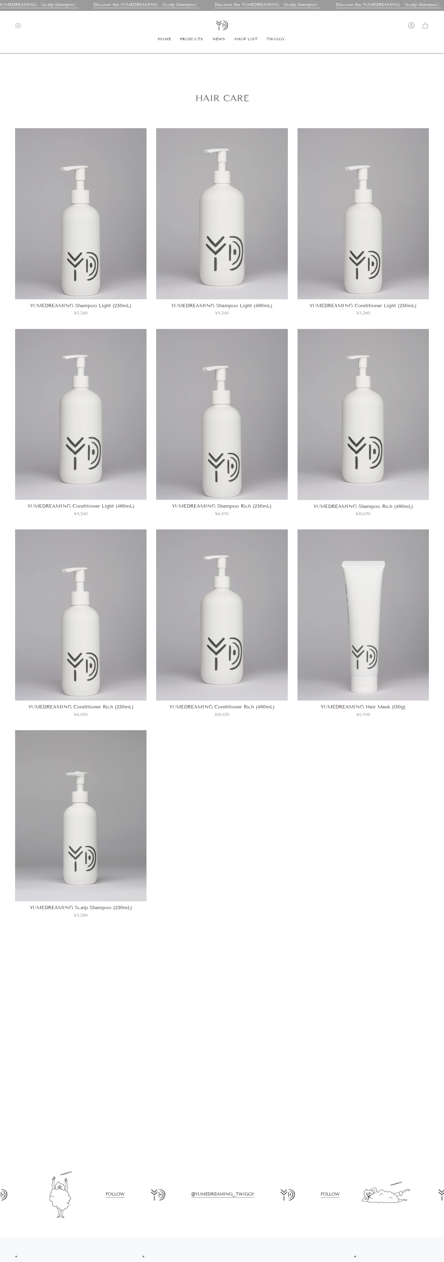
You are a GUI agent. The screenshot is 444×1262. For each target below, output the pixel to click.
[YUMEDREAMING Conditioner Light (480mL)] (80, 414)
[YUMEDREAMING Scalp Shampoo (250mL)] (80, 815)
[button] (191, 39)
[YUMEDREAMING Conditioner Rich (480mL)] (222, 615)
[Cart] (425, 25)
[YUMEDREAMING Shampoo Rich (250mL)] (222, 414)
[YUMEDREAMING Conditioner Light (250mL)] (363, 213)
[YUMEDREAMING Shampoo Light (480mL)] (222, 213)
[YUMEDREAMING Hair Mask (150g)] (363, 615)
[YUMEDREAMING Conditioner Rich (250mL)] (80, 615)
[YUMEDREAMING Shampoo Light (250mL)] (80, 213)
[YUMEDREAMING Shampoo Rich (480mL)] (363, 414)
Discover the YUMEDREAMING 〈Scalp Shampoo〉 (146, 4)
